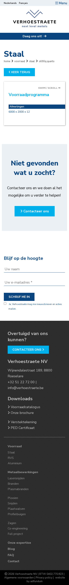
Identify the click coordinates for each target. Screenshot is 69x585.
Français (23, 3)
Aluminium (15, 463)
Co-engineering (18, 528)
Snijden (12, 503)
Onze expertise (19, 543)
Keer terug (20, 72)
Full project (15, 534)
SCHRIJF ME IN (19, 297)
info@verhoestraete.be (26, 388)
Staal (11, 452)
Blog (11, 549)
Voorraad (15, 446)
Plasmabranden (18, 489)
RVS (11, 458)
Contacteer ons (35, 211)
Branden (13, 484)
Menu (63, 3)
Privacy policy (44, 577)
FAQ (11, 555)
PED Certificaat (22, 427)
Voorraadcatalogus (25, 407)
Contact (13, 561)
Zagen (12, 523)
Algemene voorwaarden (19, 577)
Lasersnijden (16, 478)
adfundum (36, 581)
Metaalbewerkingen (23, 472)
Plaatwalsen (16, 509)
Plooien (13, 498)
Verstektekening (23, 422)
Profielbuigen (17, 514)
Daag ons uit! (33, 36)
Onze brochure (22, 412)
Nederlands (10, 3)
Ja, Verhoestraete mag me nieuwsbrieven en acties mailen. (35, 306)
